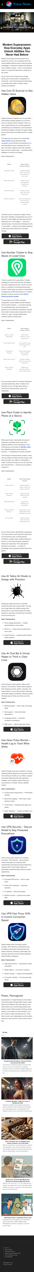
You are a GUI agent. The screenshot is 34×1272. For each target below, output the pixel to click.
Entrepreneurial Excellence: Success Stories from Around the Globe (17, 1062)
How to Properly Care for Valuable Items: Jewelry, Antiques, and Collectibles (17, 1142)
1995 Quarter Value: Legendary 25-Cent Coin (17, 1217)
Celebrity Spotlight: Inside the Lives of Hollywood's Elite (18, 1102)
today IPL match (8, 1249)
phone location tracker (10, 1251)
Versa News (6, 1262)
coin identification (9, 1256)
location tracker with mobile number (12, 1253)
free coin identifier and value (11, 1255)
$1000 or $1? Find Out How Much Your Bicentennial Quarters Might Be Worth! (18, 1180)
